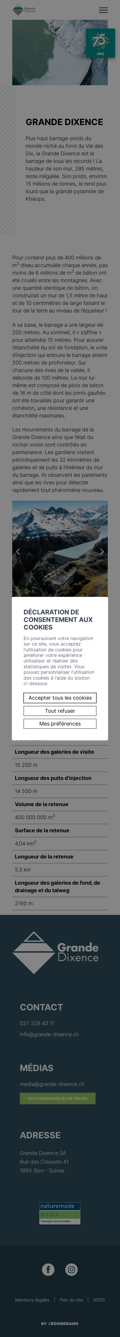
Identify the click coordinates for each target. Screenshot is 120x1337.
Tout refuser (60, 711)
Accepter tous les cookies (60, 698)
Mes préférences (60, 724)
